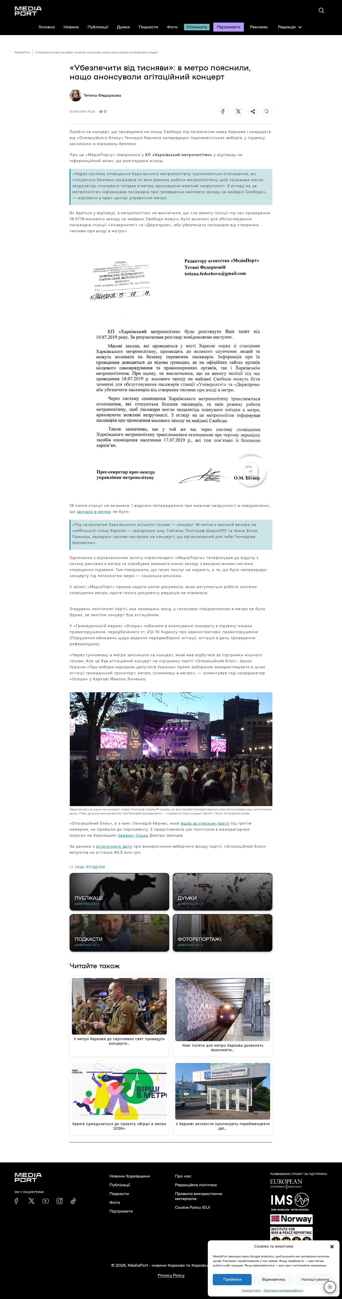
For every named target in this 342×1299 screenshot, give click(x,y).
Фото (172, 27)
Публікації (98, 27)
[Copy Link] (267, 111)
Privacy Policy (171, 1275)
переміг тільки (133, 835)
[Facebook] (224, 111)
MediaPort (22, 52)
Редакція (287, 27)
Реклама (259, 27)
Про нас (183, 1176)
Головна (47, 27)
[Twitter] (238, 111)
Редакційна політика (196, 1185)
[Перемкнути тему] (330, 1287)
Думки (123, 27)
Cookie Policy (251, 1290)
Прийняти (232, 1279)
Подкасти (148, 27)
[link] (18, 1201)
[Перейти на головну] (28, 11)
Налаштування (315, 1279)
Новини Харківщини (129, 1176)
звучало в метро (93, 511)
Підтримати (228, 27)
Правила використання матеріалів (198, 1196)
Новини (71, 27)
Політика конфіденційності (283, 1290)
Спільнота (197, 27)
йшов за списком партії (205, 823)
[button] (331, 1246)
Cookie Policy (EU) (192, 1208)
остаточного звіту (114, 846)
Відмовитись (273, 1279)
